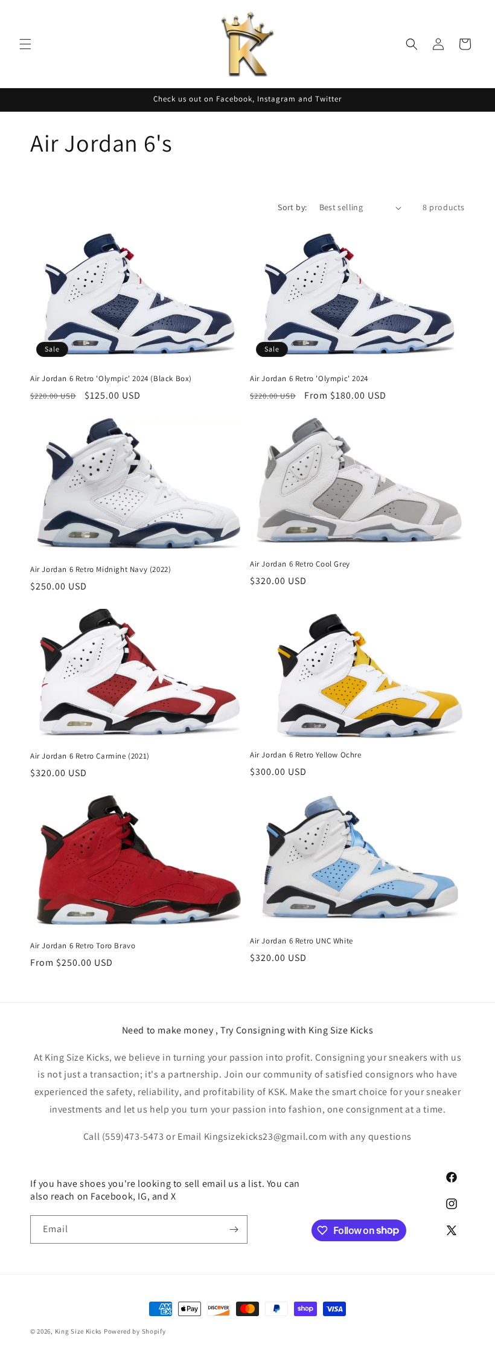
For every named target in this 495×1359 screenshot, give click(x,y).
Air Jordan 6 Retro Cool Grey (300, 564)
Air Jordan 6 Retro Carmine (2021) (90, 756)
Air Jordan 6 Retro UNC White (301, 941)
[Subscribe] (233, 1229)
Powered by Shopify (135, 1331)
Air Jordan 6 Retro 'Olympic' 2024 (309, 379)
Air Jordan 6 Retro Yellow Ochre (306, 755)
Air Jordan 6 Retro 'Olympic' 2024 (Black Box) (111, 379)
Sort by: (292, 207)
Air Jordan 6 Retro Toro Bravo (82, 946)
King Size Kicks (79, 1331)
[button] (25, 44)
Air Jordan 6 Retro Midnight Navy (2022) (100, 569)
